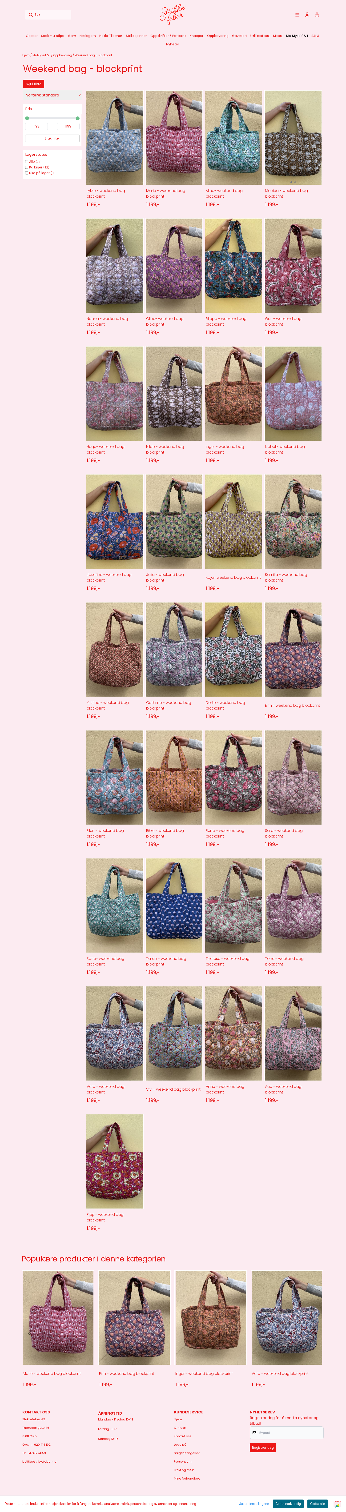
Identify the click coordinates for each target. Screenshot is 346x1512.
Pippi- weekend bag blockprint (105, 1217)
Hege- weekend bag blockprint (106, 449)
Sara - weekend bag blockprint (284, 833)
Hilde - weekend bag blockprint (165, 449)
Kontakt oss (182, 1436)
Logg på (180, 1445)
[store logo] (173, 14)
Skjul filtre (33, 84)
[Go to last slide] (29, 1333)
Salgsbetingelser (187, 1453)
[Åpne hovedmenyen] (298, 15)
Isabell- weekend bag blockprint (285, 449)
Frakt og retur (184, 1470)
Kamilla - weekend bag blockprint (286, 577)
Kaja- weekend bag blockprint (233, 577)
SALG (315, 35)
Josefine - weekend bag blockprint (109, 577)
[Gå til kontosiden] (307, 15)
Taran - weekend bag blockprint (166, 961)
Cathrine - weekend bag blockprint (168, 705)
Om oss (180, 1428)
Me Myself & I (41, 55)
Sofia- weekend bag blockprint (105, 961)
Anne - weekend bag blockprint (225, 1089)
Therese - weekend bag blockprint (227, 961)
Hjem (26, 55)
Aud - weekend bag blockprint (283, 1089)
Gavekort (239, 35)
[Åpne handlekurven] (317, 15)
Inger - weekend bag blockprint (225, 449)
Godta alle (317, 1504)
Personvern (183, 1462)
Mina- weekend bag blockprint (224, 193)
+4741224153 (36, 1453)
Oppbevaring (63, 55)
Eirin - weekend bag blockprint (292, 705)
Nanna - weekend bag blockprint (107, 321)
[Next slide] (315, 1333)
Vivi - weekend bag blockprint (173, 1089)
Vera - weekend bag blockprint (106, 1089)
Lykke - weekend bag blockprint (106, 193)
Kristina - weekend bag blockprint (108, 705)
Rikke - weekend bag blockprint (165, 833)
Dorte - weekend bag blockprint (225, 705)
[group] (58, 1333)
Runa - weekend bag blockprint (225, 833)
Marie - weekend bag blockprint (165, 193)
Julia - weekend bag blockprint (165, 577)
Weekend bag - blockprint (93, 55)
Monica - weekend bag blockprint (286, 193)
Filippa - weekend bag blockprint (226, 321)
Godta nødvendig (288, 1504)
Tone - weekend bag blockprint (284, 961)
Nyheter (172, 44)
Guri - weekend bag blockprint (283, 321)
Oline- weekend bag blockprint (165, 321)
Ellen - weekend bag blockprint (105, 833)
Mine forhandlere (187, 1478)
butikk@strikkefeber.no (39, 1462)
